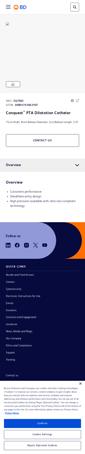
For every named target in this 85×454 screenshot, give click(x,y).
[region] (42, 417)
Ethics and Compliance (19, 345)
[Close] (80, 383)
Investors (11, 310)
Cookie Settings (42, 434)
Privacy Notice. (12, 413)
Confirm (42, 423)
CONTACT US (42, 140)
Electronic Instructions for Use (23, 296)
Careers (10, 282)
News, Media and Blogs (19, 331)
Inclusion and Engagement (21, 317)
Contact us (12, 375)
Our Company (14, 338)
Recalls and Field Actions (20, 275)
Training (10, 359)
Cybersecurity (14, 289)
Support (10, 352)
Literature (11, 324)
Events (9, 303)
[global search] (74, 7)
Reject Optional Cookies (42, 445)
